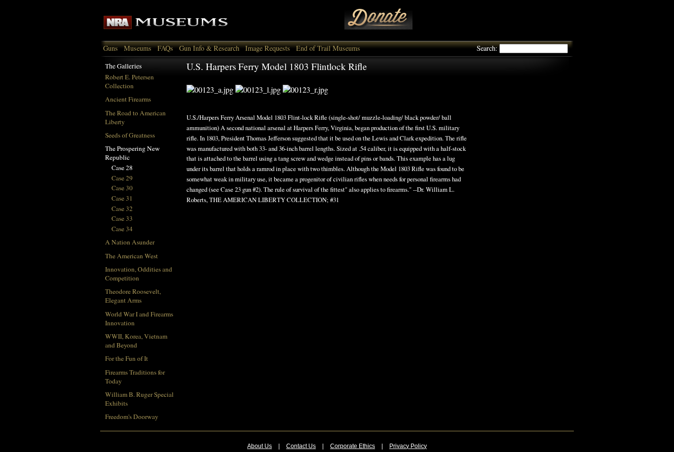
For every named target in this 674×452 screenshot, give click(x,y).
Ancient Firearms (128, 99)
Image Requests (267, 48)
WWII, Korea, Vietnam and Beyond (136, 340)
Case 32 (122, 208)
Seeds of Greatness (130, 135)
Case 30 (122, 187)
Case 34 (122, 228)
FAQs (165, 48)
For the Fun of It (126, 358)
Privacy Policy (408, 446)
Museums (137, 48)
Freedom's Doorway (131, 416)
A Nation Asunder (129, 242)
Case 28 (122, 167)
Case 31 (122, 198)
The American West (131, 255)
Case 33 (122, 218)
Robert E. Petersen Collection (129, 81)
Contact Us (301, 446)
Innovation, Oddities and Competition (138, 273)
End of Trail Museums (328, 48)
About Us (259, 446)
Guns (110, 48)
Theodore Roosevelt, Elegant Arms (133, 296)
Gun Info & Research (209, 48)
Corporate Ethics (352, 446)
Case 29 (122, 178)
